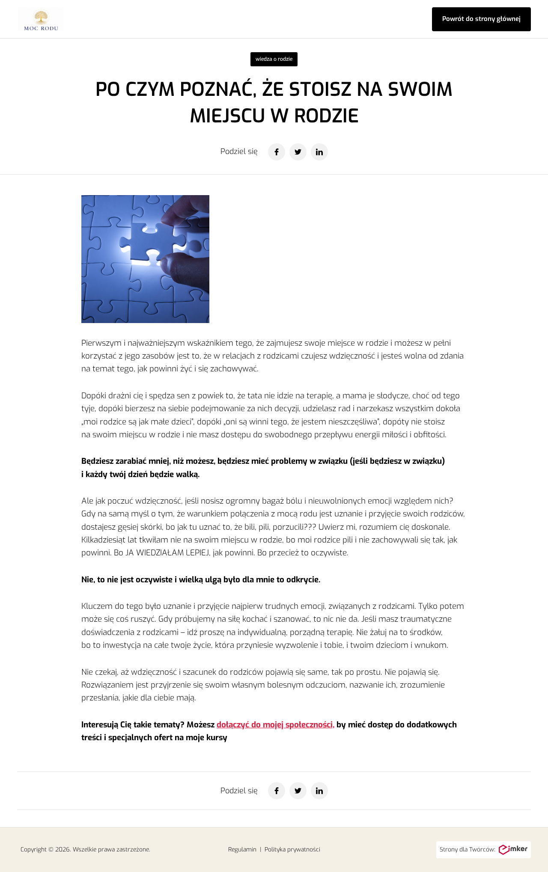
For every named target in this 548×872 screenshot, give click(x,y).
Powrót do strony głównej (481, 19)
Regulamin (242, 849)
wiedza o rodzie (274, 59)
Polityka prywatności (292, 849)
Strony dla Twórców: (467, 849)
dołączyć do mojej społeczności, (275, 724)
